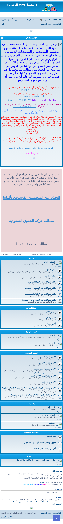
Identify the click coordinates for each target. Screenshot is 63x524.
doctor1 (59, 504)
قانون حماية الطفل (48, 357)
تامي (53, 504)
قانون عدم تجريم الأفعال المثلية (43, 376)
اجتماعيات (31, 404)
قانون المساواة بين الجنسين (44, 369)
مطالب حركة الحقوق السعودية (31, 221)
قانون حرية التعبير (48, 382)
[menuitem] (51, 19)
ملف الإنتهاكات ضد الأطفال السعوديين (40, 294)
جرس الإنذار (51, 312)
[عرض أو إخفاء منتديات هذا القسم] (2, 38)
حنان (20, 502)
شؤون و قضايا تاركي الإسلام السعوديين (40, 442)
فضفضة (51, 423)
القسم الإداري (31, 456)
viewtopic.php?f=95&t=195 (24, 106)
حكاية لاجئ (51, 270)
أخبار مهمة (51, 324)
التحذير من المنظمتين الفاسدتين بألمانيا (31, 197)
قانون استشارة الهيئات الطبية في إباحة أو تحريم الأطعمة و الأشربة (29, 388)
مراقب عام (38, 484)
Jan (60, 502)
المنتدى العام (49, 262)
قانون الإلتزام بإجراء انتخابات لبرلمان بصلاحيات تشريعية (33, 395)
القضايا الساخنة (31, 308)
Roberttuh (51, 502)
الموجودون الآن (57, 471)
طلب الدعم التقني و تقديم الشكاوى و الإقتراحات (35, 460)
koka (24, 502)
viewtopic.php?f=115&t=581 (19, 100)
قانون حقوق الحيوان (47, 363)
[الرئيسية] (49, 7)
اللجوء (52, 335)
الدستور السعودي (31, 353)
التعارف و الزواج (48, 415)
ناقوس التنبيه (50, 318)
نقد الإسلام (51, 436)
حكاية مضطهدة (50, 276)
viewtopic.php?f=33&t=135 (27, 89)
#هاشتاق (51, 407)
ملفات (31, 258)
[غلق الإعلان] (56, 4)
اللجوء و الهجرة (31, 332)
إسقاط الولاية (38, 373)
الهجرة (52, 343)
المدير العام (46, 484)
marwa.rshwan (12, 502)
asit (57, 502)
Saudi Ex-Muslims (31, 433)
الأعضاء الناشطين (27, 484)
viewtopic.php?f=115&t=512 (32, 96)
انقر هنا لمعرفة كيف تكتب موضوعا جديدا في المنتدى (31, 148)
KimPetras (31, 502)
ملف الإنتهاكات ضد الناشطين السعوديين (40, 288)
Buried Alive (41, 502)
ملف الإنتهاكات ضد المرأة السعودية (41, 282)
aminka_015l (44, 482)
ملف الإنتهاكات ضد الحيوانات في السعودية (39, 300)
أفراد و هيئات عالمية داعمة (45, 448)
